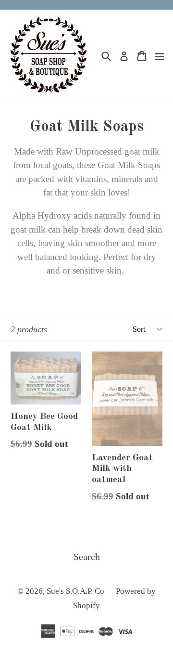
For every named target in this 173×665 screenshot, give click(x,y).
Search (87, 556)
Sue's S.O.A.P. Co (76, 591)
